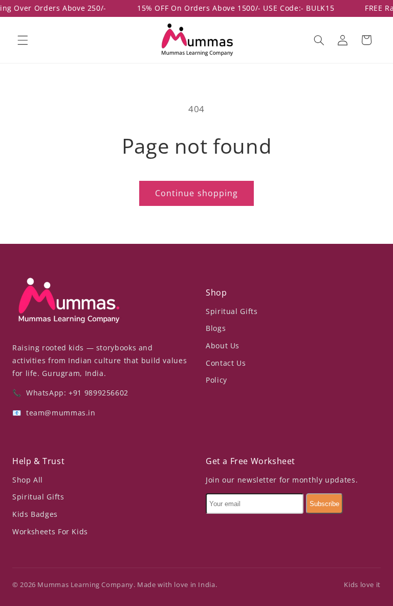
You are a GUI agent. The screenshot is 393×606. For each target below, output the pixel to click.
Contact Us (226, 363)
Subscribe (324, 504)
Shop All (27, 480)
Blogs (216, 328)
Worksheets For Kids (50, 531)
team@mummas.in (59, 412)
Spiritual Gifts (231, 311)
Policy (216, 380)
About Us (222, 345)
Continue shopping (196, 193)
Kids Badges (35, 514)
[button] (22, 40)
